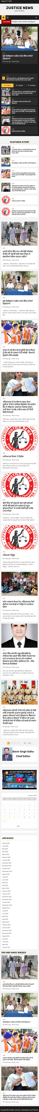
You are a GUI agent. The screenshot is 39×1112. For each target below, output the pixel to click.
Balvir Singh (16, 64)
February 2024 (6, 925)
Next (29, 743)
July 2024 (5, 911)
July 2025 (5, 877)
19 (14, 813)
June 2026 (5, 846)
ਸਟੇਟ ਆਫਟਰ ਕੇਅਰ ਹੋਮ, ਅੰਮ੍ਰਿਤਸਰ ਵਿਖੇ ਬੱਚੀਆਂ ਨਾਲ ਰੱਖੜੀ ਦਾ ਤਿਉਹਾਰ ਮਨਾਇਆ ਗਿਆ (18, 604)
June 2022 (5, 941)
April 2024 (5, 919)
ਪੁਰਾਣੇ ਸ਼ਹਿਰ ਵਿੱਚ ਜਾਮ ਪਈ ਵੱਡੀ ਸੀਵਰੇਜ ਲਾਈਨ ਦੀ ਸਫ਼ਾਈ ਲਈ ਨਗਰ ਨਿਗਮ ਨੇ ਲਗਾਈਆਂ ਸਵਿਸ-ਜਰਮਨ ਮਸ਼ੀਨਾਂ (24, 93)
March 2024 (5, 922)
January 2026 (6, 860)
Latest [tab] (8, 85)
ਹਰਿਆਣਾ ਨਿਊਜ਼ (9, 555)
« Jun (18, 826)
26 (14, 817)
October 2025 (6, 868)
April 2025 (5, 885)
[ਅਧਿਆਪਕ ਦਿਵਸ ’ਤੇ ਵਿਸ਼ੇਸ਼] (5, 130)
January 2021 (6, 947)
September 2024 (7, 905)
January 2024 (6, 927)
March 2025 (5, 888)
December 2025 (6, 863)
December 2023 (6, 930)
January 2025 (6, 894)
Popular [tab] (20, 85)
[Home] (3, 17)
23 (34, 813)
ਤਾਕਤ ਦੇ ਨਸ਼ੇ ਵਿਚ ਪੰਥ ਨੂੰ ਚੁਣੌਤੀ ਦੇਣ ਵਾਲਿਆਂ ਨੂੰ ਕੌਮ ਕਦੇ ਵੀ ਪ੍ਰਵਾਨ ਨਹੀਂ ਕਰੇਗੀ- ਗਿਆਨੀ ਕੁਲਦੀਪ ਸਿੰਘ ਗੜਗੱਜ (19, 58)
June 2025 (5, 880)
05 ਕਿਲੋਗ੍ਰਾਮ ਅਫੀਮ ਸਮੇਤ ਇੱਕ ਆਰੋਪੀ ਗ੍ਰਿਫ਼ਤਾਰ (18, 79)
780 (25, 743)
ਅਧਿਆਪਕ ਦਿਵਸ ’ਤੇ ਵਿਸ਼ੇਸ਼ (18, 131)
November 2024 (6, 899)
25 (10, 817)
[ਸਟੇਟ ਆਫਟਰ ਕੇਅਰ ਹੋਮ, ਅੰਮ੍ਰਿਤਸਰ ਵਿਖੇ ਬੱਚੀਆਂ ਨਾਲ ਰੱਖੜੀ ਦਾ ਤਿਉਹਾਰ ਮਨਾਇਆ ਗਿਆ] (19, 584)
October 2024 (6, 902)
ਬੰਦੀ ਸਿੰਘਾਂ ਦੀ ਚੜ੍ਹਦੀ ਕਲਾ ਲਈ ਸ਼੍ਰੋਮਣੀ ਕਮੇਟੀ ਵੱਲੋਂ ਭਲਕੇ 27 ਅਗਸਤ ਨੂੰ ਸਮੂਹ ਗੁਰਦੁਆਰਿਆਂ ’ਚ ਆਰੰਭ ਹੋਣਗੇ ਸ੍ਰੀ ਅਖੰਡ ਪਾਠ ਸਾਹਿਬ (24, 212)
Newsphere (25, 1110)
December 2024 (6, 896)
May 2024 (5, 916)
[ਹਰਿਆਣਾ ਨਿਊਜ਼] (19, 537)
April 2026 (5, 851)
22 (29, 813)
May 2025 (5, 882)
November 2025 (6, 865)
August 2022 (6, 936)
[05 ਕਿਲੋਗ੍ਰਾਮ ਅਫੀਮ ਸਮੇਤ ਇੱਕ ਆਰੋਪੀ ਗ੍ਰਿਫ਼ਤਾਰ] (5, 101)
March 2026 (5, 854)
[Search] (36, 17)
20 (19, 813)
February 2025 (6, 891)
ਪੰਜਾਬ (7, 76)
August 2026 (6, 843)
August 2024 (6, 908)
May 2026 (5, 849)
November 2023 (6, 933)
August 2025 (6, 874)
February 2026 (6, 857)
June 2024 (5, 913)
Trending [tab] (32, 85)
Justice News (19, 8)
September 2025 (7, 871)
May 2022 (5, 944)
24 (5, 817)
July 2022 (5, 939)
